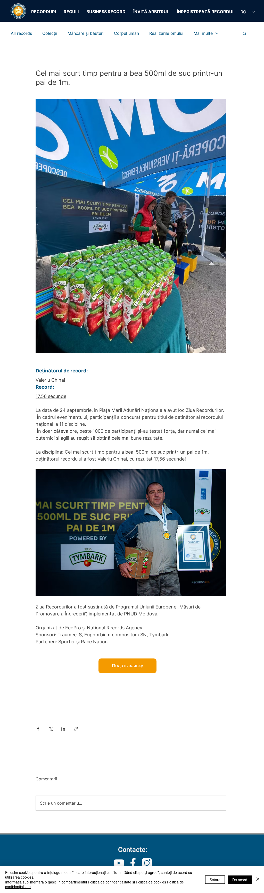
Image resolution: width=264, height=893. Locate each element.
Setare (215, 879)
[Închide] (258, 879)
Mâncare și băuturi (86, 33)
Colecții (49, 33)
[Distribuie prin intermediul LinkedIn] (63, 728)
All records (21, 33)
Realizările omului (166, 33)
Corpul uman (126, 33)
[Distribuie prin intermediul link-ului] (75, 728)
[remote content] (131, 665)
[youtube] (119, 863)
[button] (244, 33)
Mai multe (203, 33)
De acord (239, 879)
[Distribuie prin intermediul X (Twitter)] (50, 728)
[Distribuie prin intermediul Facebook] (38, 728)
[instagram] (147, 863)
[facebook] (133, 863)
